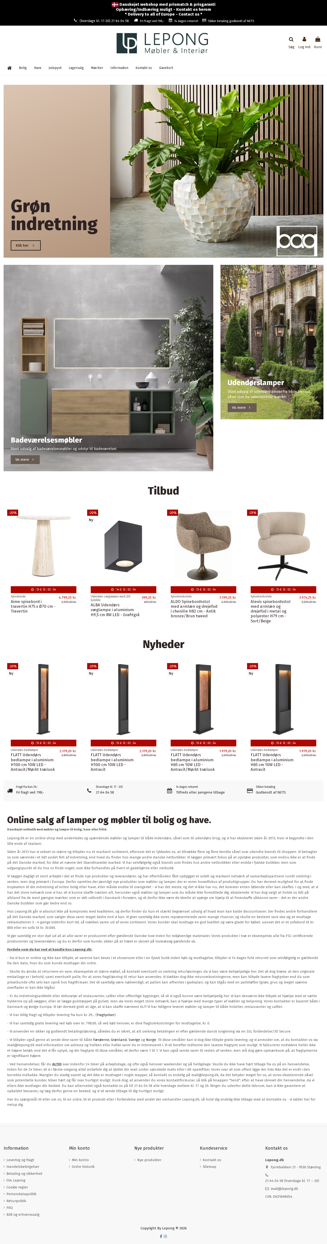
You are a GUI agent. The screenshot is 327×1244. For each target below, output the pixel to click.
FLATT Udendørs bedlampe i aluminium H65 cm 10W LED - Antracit (272, 762)
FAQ (9, 1207)
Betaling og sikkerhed (24, 1173)
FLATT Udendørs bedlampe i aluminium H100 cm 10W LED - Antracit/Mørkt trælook (33, 762)
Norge (151, 1040)
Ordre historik (83, 1166)
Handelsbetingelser (22, 1166)
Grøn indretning (54, 215)
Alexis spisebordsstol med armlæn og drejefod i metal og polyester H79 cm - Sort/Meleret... (31, 611)
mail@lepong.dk (284, 1189)
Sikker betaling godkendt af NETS (231, 21)
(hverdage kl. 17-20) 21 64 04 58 (104, 21)
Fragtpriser (105, 1015)
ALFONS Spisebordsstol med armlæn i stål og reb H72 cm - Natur (192, 606)
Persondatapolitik (21, 1194)
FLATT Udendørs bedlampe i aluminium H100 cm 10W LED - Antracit (112, 762)
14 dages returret (186, 21)
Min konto (80, 1160)
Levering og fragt (20, 1160)
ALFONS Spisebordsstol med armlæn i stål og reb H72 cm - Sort (272, 606)
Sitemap (209, 1166)
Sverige (134, 1040)
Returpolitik (16, 1201)
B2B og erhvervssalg (22, 1214)
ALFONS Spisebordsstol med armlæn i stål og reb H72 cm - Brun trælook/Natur (113, 609)
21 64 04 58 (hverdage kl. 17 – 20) (292, 1181)
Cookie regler (17, 1187)
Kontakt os (212, 1160)
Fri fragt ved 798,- (152, 21)
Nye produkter (149, 1160)
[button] (119, 68)
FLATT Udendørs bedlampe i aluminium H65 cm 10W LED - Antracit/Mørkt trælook (193, 762)
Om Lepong (15, 1180)
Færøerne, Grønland (110, 1040)
